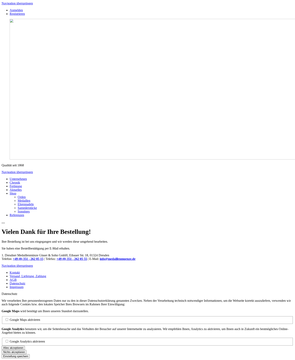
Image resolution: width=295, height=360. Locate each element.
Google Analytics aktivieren (27, 341)
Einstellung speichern (15, 356)
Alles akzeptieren (13, 347)
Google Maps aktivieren (25, 319)
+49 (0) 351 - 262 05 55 (72, 259)
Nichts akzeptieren (14, 352)
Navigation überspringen (17, 3)
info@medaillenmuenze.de (117, 259)
